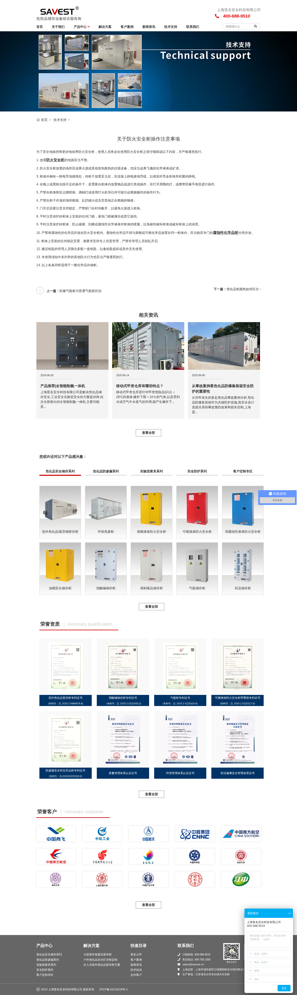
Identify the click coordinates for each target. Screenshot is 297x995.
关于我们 (58, 26)
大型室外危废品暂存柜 (97, 954)
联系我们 (192, 26)
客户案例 (127, 26)
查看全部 (148, 432)
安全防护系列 (197, 471)
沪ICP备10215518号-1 (113, 989)
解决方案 (105, 26)
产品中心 (80, 26)
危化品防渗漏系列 (106, 471)
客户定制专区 (243, 471)
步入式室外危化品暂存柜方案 (101, 964)
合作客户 (136, 974)
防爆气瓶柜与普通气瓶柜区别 (80, 291)
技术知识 (136, 969)
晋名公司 (136, 954)
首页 (39, 26)
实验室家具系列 (151, 471)
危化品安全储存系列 (60, 471)
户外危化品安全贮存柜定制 (100, 959)
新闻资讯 (148, 26)
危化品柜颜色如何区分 (242, 289)
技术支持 (170, 26)
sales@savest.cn (193, 964)
